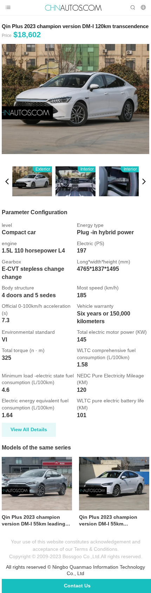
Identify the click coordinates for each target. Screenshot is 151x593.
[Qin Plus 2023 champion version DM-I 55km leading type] (37, 483)
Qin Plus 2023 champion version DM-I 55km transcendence (108, 521)
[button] (7, 181)
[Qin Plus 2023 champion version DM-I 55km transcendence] (114, 483)
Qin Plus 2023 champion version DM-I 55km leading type (33, 521)
